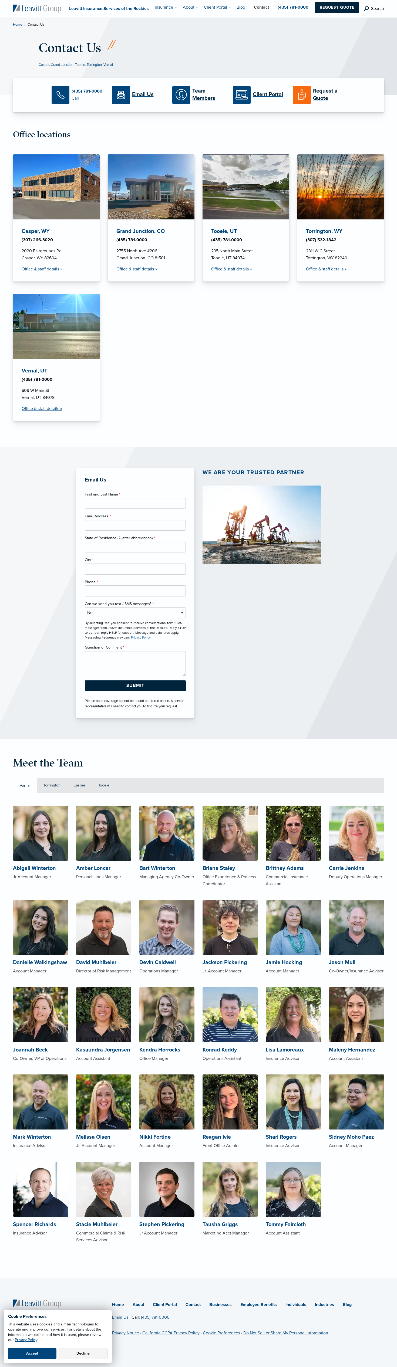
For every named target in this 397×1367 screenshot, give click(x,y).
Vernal (108, 65)
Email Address (98, 516)
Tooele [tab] (103, 785)
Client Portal (165, 1304)
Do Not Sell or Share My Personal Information (285, 1333)
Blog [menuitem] (241, 7)
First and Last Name (102, 494)
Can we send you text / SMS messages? (119, 604)
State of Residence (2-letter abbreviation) (120, 538)
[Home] (37, 1303)
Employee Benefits (258, 1304)
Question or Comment (104, 647)
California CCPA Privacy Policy (171, 1333)
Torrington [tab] (51, 785)
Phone (91, 582)
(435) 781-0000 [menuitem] (293, 7)
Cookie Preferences (221, 1333)
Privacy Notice (125, 1333)
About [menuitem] (188, 7)
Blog (347, 1304)
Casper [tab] (79, 785)
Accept (32, 1353)
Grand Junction (62, 65)
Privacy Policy (26, 1340)
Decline (83, 1353)
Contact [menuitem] (261, 7)
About (138, 1304)
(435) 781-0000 (155, 1317)
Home (17, 24)
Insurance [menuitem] (164, 7)
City (89, 560)
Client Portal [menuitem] (215, 7)
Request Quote (337, 7)
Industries (324, 1304)
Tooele (80, 65)
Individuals (295, 1304)
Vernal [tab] (25, 785)
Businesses (220, 1304)
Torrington (94, 65)
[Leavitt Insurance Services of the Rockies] (37, 8)
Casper (44, 65)
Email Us (120, 1317)
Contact (193, 1304)
